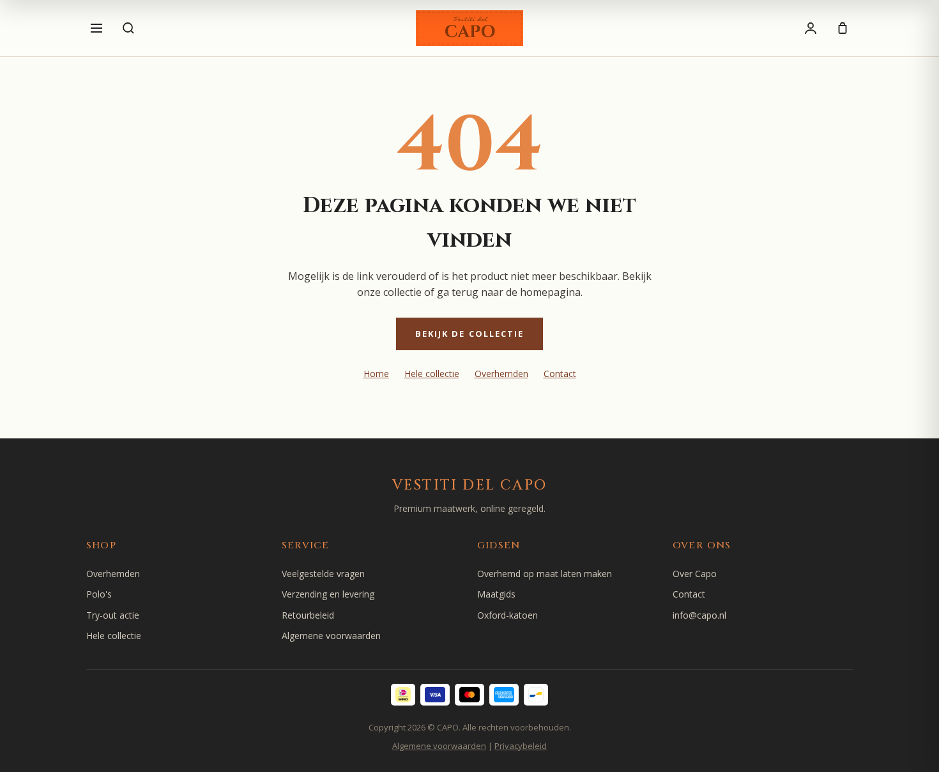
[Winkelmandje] (842, 28)
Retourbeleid (308, 615)
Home (376, 373)
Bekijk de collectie (469, 333)
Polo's (99, 594)
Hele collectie (431, 373)
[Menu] (96, 28)
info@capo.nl (699, 615)
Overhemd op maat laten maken (544, 573)
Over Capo (695, 573)
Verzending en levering (328, 594)
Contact (560, 373)
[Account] (810, 28)
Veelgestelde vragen (323, 573)
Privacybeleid (520, 746)
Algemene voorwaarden (331, 635)
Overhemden (501, 373)
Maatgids (496, 594)
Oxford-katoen (507, 615)
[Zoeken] (128, 28)
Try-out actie (112, 615)
